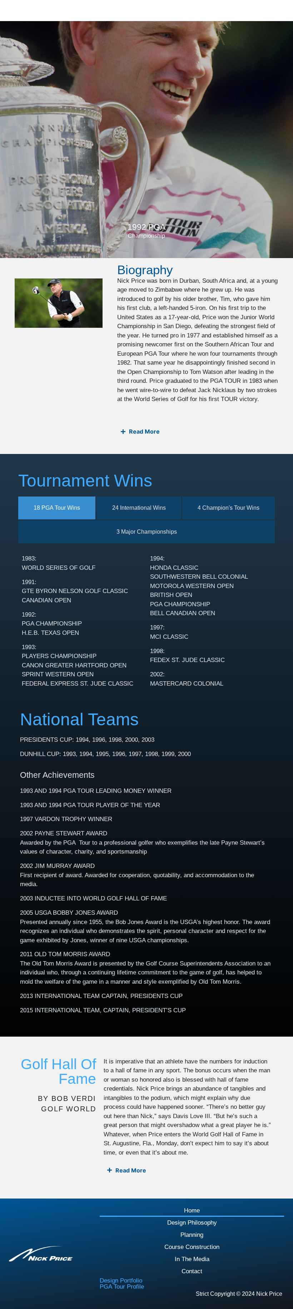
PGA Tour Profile (122, 1286)
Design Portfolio (121, 1280)
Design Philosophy (192, 1222)
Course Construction (191, 1247)
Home (192, 1210)
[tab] (56, 508)
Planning (191, 1234)
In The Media (192, 1259)
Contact (192, 1271)
